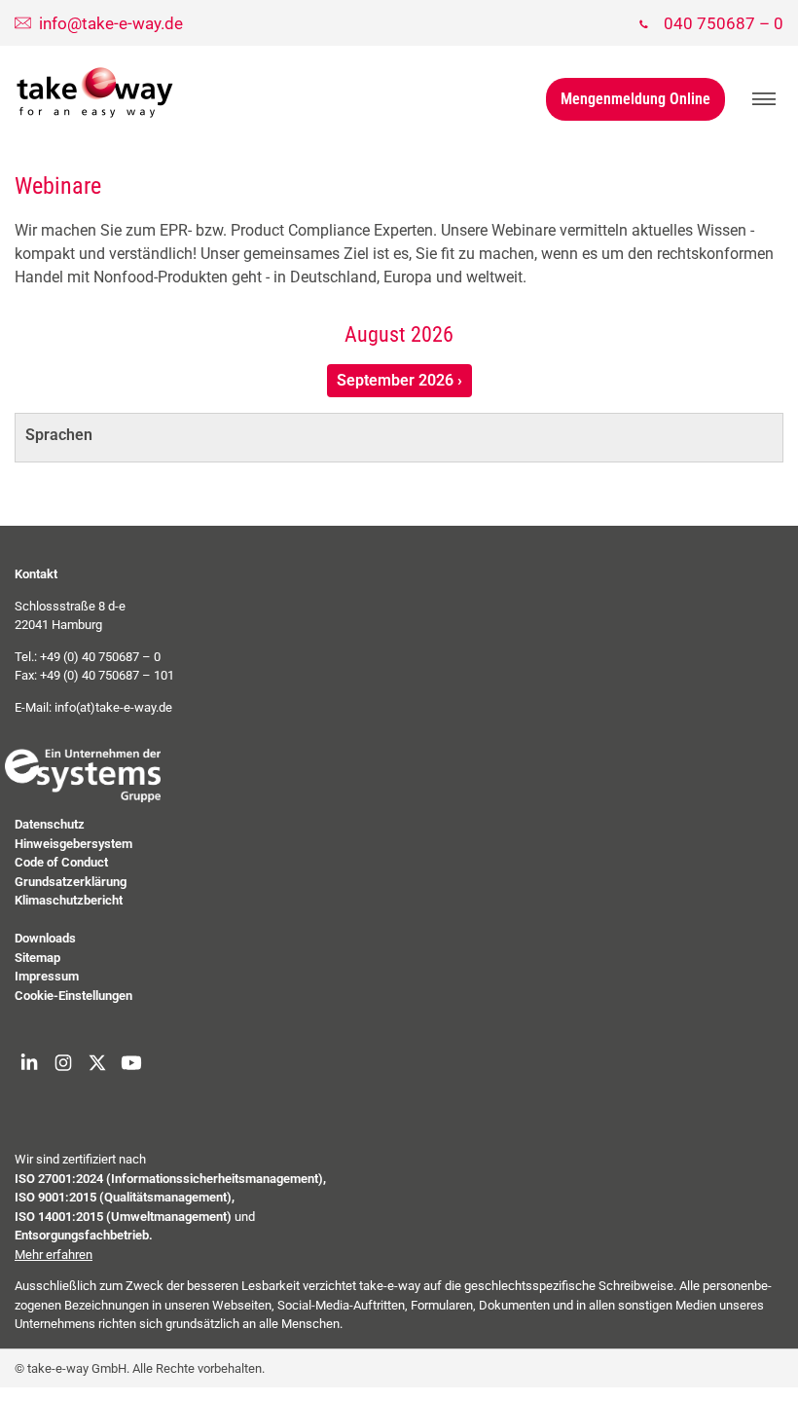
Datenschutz (50, 824)
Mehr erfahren (53, 1254)
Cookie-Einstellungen (73, 995)
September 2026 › (399, 380)
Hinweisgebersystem (73, 843)
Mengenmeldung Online (635, 99)
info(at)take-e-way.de (113, 707)
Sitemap (37, 957)
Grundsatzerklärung (71, 881)
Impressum (47, 976)
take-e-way (95, 92)
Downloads (45, 938)
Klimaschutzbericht (69, 900)
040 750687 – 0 (723, 23)
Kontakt (36, 574)
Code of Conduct (61, 862)
